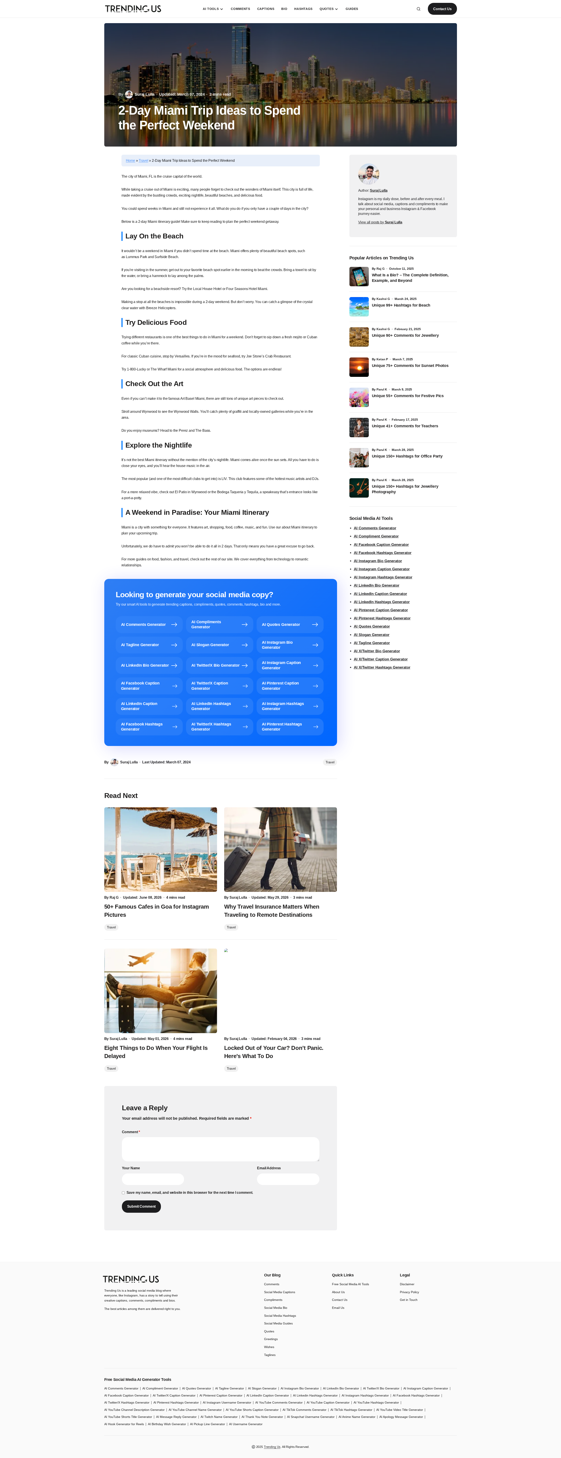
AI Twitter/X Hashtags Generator (126, 1402)
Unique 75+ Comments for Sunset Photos (410, 365)
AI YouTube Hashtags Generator (376, 1402)
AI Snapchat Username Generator (311, 1417)
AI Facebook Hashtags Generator (383, 553)
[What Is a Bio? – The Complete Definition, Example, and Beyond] (359, 276)
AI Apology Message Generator (401, 1417)
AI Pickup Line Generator (207, 1424)
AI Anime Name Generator (357, 1417)
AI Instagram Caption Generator (382, 569)
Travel (143, 160)
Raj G (380, 268)
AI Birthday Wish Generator (167, 1424)
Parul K (381, 389)
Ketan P (382, 359)
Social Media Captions (279, 1292)
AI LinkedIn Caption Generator (380, 594)
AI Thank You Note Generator (262, 1417)
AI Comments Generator (375, 528)
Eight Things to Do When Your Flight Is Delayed (156, 1052)
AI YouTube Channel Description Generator (134, 1410)
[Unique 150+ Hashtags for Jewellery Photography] (359, 488)
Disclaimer (407, 1284)
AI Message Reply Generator (176, 1417)
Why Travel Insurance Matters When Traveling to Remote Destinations (271, 910)
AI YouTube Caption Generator (328, 1402)
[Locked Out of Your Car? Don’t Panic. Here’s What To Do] (280, 990)
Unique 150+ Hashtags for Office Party (408, 456)
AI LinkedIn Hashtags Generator (382, 602)
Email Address (269, 1168)
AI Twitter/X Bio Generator (381, 1388)
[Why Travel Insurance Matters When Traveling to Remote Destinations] (280, 849)
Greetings (271, 1339)
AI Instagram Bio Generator (378, 561)
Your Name (131, 1168)
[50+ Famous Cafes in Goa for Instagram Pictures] (160, 849)
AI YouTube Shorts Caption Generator (252, 1410)
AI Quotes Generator (372, 626)
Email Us (338, 1307)
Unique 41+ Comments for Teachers (406, 426)
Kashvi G (383, 299)
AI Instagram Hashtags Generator (383, 577)
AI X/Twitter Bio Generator (377, 651)
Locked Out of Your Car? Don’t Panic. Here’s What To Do (274, 1052)
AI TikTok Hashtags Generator (351, 1410)
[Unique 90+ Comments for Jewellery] (359, 337)
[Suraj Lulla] (368, 174)
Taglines (270, 1355)
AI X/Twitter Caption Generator (381, 659)
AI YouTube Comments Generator (279, 1402)
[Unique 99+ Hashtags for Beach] (359, 306)
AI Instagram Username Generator (227, 1402)
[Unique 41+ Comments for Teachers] (359, 427)
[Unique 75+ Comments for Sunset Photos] (359, 367)
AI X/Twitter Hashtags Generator (382, 667)
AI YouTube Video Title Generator (399, 1410)
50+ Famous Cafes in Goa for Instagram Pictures (156, 910)
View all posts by (380, 222)
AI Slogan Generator (372, 635)
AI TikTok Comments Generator (304, 1410)
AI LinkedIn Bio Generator (376, 585)
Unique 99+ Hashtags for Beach (401, 305)
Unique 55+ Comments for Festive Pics (408, 396)
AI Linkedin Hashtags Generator (315, 1395)
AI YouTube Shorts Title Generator (128, 1417)
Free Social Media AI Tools (350, 1284)
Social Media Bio (275, 1307)
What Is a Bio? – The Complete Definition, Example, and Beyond (410, 278)
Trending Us (272, 1447)
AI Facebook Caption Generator (381, 545)
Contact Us (442, 9)
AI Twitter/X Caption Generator (174, 1395)
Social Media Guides (278, 1323)
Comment (131, 1132)
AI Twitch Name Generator (219, 1417)
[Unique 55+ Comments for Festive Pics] (359, 397)
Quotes (269, 1331)
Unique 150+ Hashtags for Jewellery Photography (405, 489)
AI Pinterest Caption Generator (381, 610)
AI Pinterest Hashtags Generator (382, 618)
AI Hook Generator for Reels (124, 1424)
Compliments (273, 1300)
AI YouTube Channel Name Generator (195, 1410)
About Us (338, 1292)
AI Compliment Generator (376, 536)
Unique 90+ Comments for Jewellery (405, 335)
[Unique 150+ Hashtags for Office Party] (359, 457)
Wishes (269, 1347)
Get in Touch (408, 1300)
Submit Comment (141, 1206)
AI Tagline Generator (372, 643)
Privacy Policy (409, 1292)
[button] (418, 8)
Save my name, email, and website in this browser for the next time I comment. (190, 1192)
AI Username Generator (246, 1424)
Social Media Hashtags (280, 1315)
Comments (271, 1284)
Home (130, 160)
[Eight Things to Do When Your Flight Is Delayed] (160, 990)
